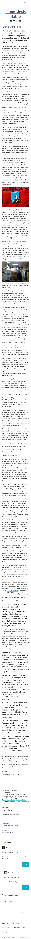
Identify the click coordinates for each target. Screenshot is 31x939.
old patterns (5, 801)
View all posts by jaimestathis (11, 814)
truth (27, 801)
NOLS (7, 316)
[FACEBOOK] (11, 21)
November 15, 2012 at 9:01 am (10, 852)
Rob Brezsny (22, 586)
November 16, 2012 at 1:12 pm (12, 877)
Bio (8, 924)
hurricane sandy (23, 796)
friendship (4, 796)
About (12, 924)
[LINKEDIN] (19, 21)
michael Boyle (24, 798)
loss (19, 798)
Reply (25, 864)
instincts (4, 798)
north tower (23, 799)
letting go (15, 798)
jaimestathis (6, 790)
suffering (24, 801)
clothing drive (18, 794)
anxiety (7, 794)
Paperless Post (10, 180)
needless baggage (11, 799)
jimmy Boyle (9, 798)
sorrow (19, 801)
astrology (12, 794)
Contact (4, 932)
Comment (24, 912)
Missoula (4, 799)
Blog (24, 928)
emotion (24, 794)
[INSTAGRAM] (16, 21)
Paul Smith (25, 459)
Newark (18, 799)
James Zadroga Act (7, 435)
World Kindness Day (12, 590)
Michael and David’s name (19, 392)
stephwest (8, 847)
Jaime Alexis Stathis (15, 14)
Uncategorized (6, 792)
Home (3, 924)
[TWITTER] (14, 21)
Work (17, 924)
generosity (9, 796)
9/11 (4, 794)
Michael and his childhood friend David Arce (14, 383)
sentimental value (12, 801)
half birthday (16, 796)
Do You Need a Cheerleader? (11, 928)
